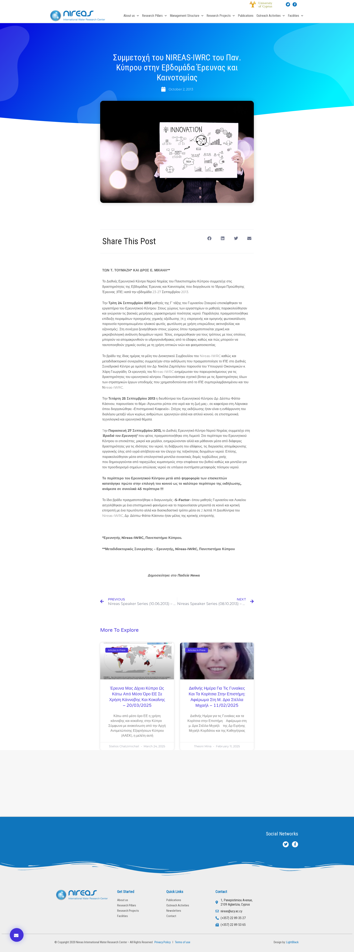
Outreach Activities (268, 16)
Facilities (293, 16)
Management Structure (184, 16)
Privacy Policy (162, 942)
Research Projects (218, 16)
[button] (209, 238)
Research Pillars (152, 16)
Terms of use (182, 942)
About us (129, 16)
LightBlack (292, 942)
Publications (245, 16)
